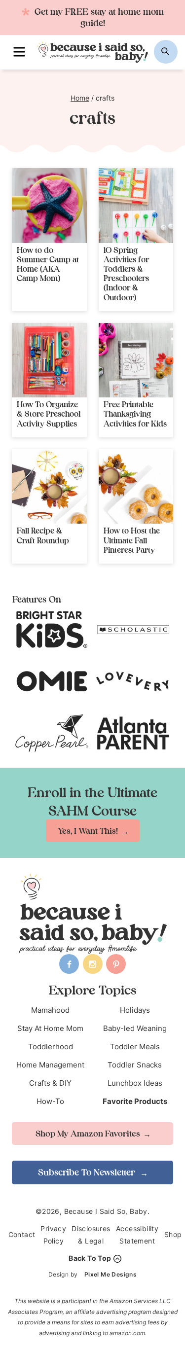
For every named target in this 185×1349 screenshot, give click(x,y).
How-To (50, 1101)
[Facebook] (69, 964)
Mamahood (50, 1010)
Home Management (50, 1064)
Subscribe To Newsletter (87, 1172)
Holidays (135, 1010)
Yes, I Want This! (88, 831)
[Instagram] (93, 964)
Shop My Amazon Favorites (88, 1133)
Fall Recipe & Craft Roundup (43, 535)
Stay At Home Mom (50, 1028)
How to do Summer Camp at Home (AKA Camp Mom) (48, 264)
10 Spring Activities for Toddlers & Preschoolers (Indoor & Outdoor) (126, 274)
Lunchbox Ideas (135, 1083)
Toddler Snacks (135, 1064)
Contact (22, 1234)
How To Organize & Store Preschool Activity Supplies (48, 413)
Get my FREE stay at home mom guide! (98, 17)
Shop (173, 1234)
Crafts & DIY (50, 1083)
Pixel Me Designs (110, 1274)
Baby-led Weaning (135, 1028)
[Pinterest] (116, 964)
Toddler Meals (135, 1046)
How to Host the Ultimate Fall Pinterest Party (132, 540)
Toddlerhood (50, 1046)
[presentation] (49, 205)
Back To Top (90, 1258)
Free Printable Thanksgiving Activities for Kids (135, 413)
